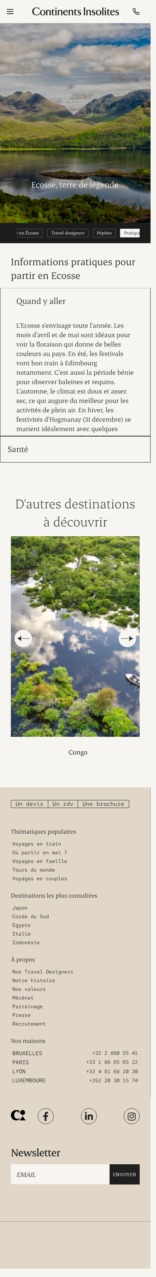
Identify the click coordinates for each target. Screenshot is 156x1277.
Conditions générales (105, 1223)
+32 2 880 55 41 (115, 1045)
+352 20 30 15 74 (113, 1072)
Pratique (132, 233)
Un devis (30, 795)
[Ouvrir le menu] (10, 11)
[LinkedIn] (89, 1108)
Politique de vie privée (31, 1243)
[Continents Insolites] (18, 1107)
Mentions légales (101, 1231)
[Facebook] (46, 1108)
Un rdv (63, 795)
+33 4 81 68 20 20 (112, 1063)
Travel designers (67, 233)
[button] (23, 634)
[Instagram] (132, 1108)
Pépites (104, 233)
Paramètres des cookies (106, 1243)
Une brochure (103, 795)
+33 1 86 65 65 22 (112, 1054)
